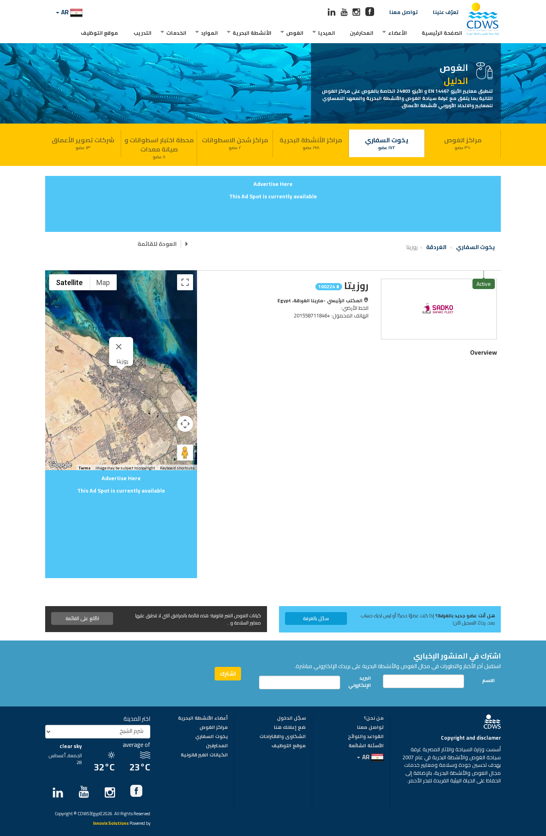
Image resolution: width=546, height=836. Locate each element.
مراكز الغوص (463, 143)
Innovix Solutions (111, 823)
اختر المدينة (137, 718)
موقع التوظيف (99, 33)
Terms (84, 468)
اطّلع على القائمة (82, 618)
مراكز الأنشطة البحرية (310, 143)
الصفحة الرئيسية (442, 33)
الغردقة (437, 247)
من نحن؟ (374, 718)
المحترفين (361, 33)
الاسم (488, 680)
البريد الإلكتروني (361, 681)
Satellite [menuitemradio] (69, 282)
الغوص (294, 33)
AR (65, 12)
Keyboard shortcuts (177, 468)
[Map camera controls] (185, 424)
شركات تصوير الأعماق (83, 143)
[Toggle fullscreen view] (185, 282)
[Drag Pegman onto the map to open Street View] (185, 453)
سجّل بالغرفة (316, 618)
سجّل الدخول (291, 718)
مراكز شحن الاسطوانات (235, 143)
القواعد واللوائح (366, 737)
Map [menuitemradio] (103, 282)
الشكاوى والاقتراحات (282, 737)
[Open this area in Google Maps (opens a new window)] (60, 465)
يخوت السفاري (387, 143)
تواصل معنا (403, 12)
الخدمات (176, 33)
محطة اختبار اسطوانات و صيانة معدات (159, 147)
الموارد (209, 33)
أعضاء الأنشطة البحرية (203, 718)
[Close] (118, 346)
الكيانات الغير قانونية (204, 755)
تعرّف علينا (445, 12)
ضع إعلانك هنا (290, 728)
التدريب (142, 33)
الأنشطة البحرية (252, 33)
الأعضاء (397, 33)
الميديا (326, 33)
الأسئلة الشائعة (366, 746)
